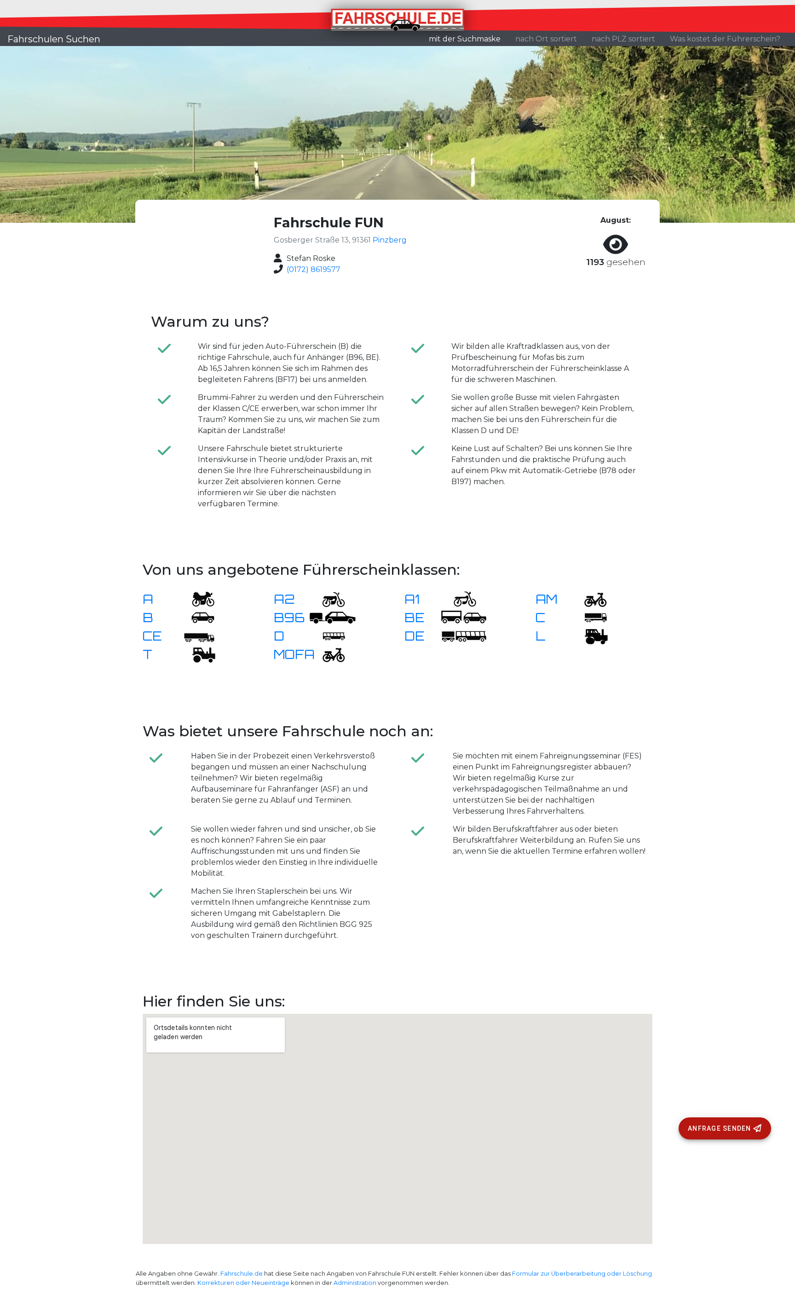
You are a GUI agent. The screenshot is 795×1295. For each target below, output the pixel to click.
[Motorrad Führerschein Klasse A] (197, 598)
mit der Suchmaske (468, 38)
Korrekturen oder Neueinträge (243, 1282)
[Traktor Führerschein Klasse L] (589, 635)
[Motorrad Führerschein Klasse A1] (459, 598)
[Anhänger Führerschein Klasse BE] (464, 617)
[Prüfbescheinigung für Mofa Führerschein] (328, 653)
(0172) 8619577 (313, 269)
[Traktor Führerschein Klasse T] (197, 653)
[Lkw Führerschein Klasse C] (589, 617)
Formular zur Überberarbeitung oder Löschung (582, 1273)
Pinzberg (390, 240)
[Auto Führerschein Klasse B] (197, 617)
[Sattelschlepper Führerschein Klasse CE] (197, 635)
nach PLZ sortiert (623, 39)
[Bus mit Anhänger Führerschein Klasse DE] (464, 635)
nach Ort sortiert (546, 39)
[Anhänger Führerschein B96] (333, 617)
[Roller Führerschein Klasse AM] (589, 598)
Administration (355, 1282)
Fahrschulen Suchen (53, 39)
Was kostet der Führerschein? (725, 39)
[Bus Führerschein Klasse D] (328, 635)
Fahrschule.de (241, 1273)
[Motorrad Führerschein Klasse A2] (328, 598)
